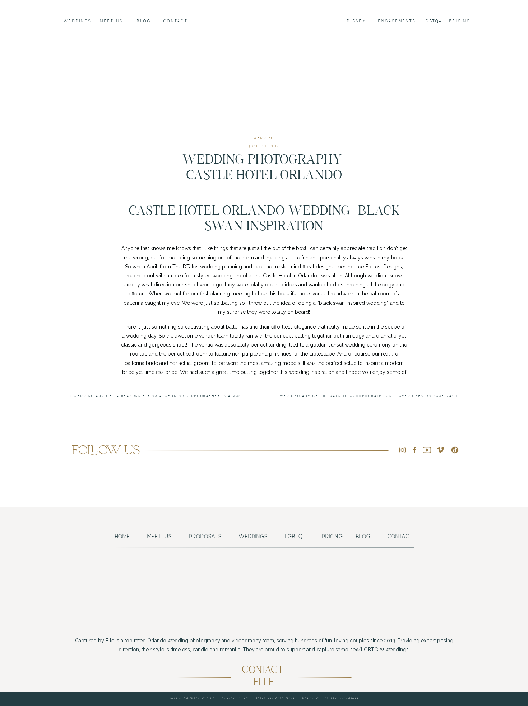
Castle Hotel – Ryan (274, 553)
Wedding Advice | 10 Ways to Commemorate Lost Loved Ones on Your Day (367, 396)
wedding (264, 138)
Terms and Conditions (275, 698)
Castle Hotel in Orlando (290, 276)
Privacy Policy (235, 698)
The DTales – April (288, 435)
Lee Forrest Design (282, 449)
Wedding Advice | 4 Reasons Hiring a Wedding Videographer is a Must (158, 396)
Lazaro (285, 523)
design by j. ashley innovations (330, 698)
